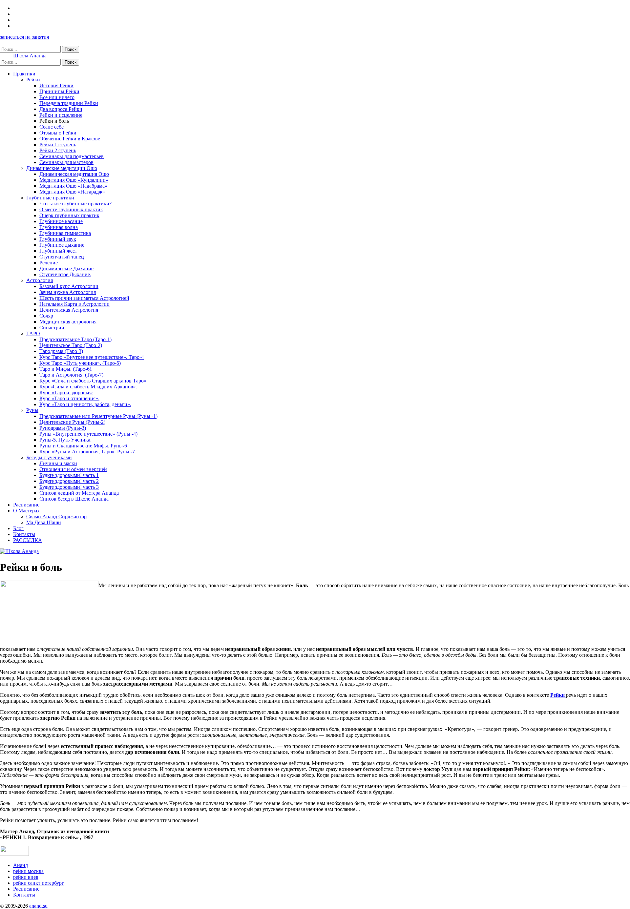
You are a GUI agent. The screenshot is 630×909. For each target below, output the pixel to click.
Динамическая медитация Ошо (74, 174)
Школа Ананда (30, 55)
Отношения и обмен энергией (73, 469)
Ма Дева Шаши (43, 522)
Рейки (33, 79)
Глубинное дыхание (61, 245)
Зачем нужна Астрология (67, 292)
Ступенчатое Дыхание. (65, 274)
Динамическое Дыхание (66, 268)
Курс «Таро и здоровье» (66, 392)
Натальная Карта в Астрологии (74, 304)
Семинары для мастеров (66, 162)
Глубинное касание (61, 221)
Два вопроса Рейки (60, 109)
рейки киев (25, 877)
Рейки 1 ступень (57, 144)
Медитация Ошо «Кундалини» (73, 180)
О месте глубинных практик (71, 209)
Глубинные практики (50, 197)
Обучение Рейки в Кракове (69, 138)
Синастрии (51, 327)
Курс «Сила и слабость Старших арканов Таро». (93, 380)
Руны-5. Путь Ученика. (65, 440)
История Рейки (56, 85)
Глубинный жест (58, 251)
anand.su (38, 906)
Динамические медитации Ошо (61, 168)
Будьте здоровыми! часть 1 (69, 475)
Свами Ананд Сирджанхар (56, 516)
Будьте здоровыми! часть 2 (69, 481)
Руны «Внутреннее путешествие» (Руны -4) (88, 434)
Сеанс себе (51, 127)
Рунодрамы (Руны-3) (62, 428)
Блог (18, 528)
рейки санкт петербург (38, 883)
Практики (24, 73)
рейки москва (28, 871)
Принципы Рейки (59, 91)
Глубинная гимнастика (65, 233)
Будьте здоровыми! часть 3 (69, 487)
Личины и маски (58, 463)
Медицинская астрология (67, 321)
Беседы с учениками (49, 457)
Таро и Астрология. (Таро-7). (72, 375)
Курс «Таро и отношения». (69, 398)
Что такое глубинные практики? (75, 203)
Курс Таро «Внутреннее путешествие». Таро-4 (91, 357)
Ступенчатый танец (61, 256)
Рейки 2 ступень (57, 150)
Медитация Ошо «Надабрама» (73, 186)
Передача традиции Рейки (68, 103)
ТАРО (33, 333)
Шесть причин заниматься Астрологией (84, 298)
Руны (32, 410)
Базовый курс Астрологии (68, 286)
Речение (48, 262)
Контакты (24, 534)
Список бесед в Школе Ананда (74, 499)
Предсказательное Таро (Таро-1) (75, 339)
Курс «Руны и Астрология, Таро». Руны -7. (87, 451)
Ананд (20, 865)
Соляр (46, 316)
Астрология (39, 280)
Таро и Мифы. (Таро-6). (66, 369)
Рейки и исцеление (60, 115)
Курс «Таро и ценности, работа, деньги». (85, 404)
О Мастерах (26, 510)
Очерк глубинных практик (69, 215)
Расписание (26, 504)
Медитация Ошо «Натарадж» (72, 192)
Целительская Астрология (68, 310)
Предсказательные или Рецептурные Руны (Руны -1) (98, 416)
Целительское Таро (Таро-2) (70, 345)
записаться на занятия (24, 37)
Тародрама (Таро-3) (61, 351)
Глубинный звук (57, 239)
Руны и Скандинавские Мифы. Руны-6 (83, 445)
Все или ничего (56, 97)
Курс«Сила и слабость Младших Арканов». (88, 386)
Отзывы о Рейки (57, 132)
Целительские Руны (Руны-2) (72, 422)
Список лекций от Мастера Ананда (79, 493)
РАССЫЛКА (27, 540)
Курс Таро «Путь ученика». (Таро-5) (80, 363)
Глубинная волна (58, 227)
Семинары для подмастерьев (71, 156)
